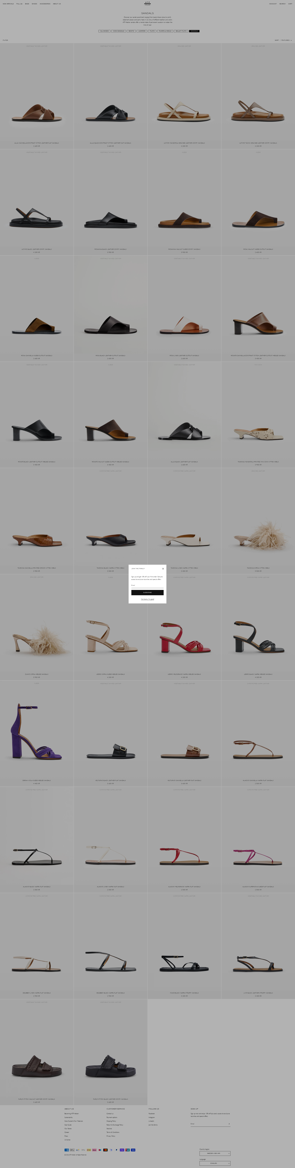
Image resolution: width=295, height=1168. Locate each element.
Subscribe (147, 592)
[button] (163, 569)
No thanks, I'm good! (147, 599)
